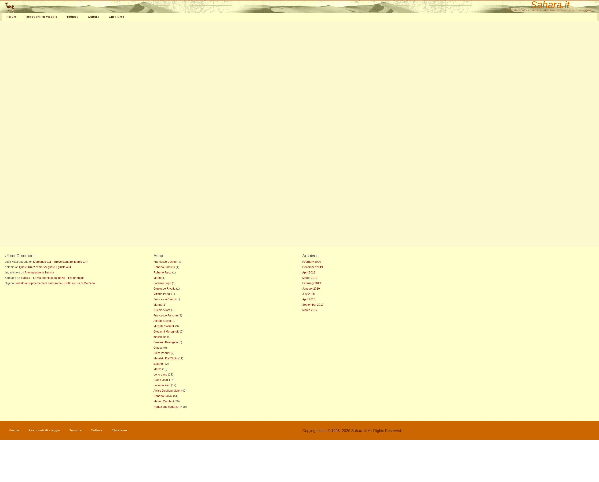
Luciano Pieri (161, 385)
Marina (157, 278)
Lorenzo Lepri (162, 283)
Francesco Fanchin (165, 315)
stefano (158, 363)
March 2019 (310, 278)
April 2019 (308, 272)
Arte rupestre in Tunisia (39, 272)
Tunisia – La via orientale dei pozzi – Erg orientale (52, 278)
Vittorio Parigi (162, 294)
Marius (157, 304)
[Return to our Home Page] (32, 7)
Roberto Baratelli (164, 267)
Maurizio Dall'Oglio (165, 358)
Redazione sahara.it (166, 406)
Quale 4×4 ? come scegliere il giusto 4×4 (45, 267)
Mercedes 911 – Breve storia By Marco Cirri (60, 261)
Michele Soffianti (164, 326)
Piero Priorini (161, 353)
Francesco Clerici (164, 299)
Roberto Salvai (162, 396)
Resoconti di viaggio (41, 16)
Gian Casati (160, 380)
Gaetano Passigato (165, 342)
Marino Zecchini (163, 401)
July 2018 (308, 294)
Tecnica (73, 16)
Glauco (158, 347)
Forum (11, 16)
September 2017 (313, 304)
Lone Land (160, 374)
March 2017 (310, 310)
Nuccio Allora (161, 310)
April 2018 (308, 299)
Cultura (93, 16)
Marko (157, 369)
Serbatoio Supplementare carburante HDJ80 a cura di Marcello (55, 283)
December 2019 (312, 267)
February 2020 (311, 261)
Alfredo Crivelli (162, 321)
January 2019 (311, 288)
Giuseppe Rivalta (164, 288)
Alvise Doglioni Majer (167, 390)
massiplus (159, 337)
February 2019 (311, 283)
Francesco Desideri (165, 261)
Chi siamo (116, 16)
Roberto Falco (162, 272)
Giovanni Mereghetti (166, 331)
